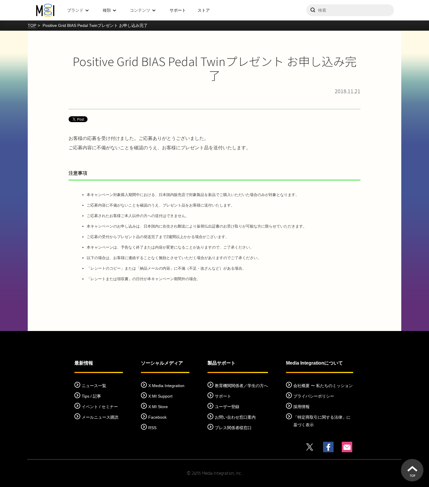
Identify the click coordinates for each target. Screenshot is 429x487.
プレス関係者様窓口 (233, 427)
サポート (178, 10)
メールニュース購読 (100, 417)
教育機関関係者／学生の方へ (241, 385)
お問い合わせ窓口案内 (235, 417)
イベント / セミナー (100, 406)
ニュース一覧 (94, 385)
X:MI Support (160, 396)
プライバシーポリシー (313, 396)
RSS (152, 427)
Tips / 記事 (91, 396)
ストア (204, 10)
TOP (32, 25)
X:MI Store (158, 406)
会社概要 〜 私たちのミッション (323, 385)
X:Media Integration (166, 385)
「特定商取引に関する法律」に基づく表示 (321, 421)
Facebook (157, 417)
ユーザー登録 (227, 406)
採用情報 (301, 406)
